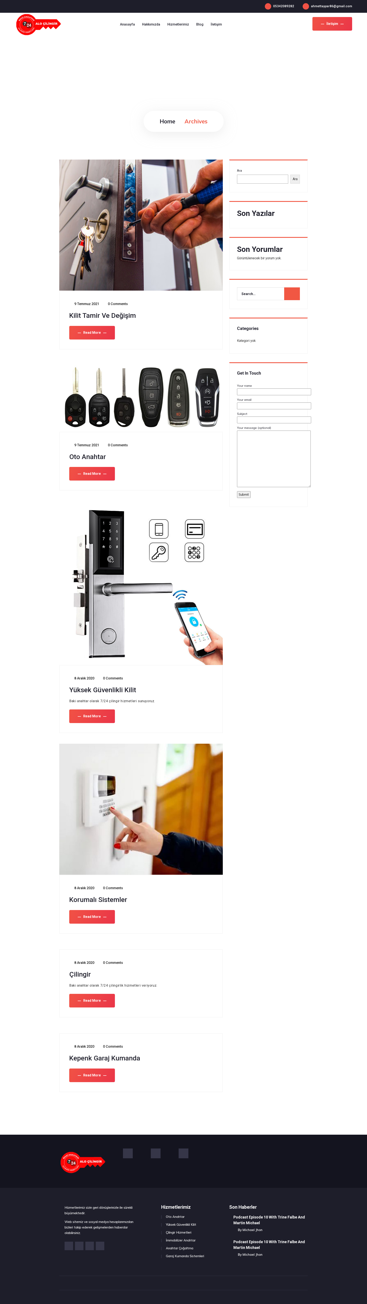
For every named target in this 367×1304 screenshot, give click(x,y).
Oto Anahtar (87, 457)
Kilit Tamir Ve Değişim (102, 315)
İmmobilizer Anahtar (181, 1240)
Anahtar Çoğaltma (179, 1248)
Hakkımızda (151, 24)
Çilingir (80, 974)
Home (167, 121)
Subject (242, 414)
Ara (239, 170)
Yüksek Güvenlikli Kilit (102, 690)
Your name (244, 386)
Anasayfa (127, 24)
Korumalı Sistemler (98, 900)
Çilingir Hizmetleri (178, 1232)
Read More (92, 333)
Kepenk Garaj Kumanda (104, 1058)
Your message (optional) (254, 428)
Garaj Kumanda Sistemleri (185, 1256)
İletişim (332, 24)
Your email (244, 400)
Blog (199, 24)
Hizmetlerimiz (178, 24)
